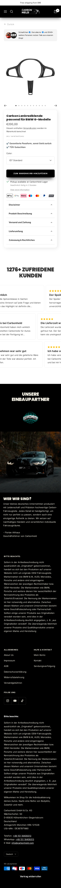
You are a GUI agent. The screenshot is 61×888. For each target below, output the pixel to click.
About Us (9, 655)
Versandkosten (30, 128)
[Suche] (11, 11)
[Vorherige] (5, 105)
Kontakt (37, 660)
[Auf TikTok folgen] (22, 700)
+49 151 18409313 (22, 835)
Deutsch (9, 854)
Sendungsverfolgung (44, 666)
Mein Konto (39, 655)
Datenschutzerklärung (15, 671)
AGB (6, 666)
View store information (19, 190)
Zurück (10, 24)
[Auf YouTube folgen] (15, 700)
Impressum (9, 660)
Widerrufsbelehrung (14, 677)
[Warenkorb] (55, 11)
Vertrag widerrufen (30, 876)
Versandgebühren (13, 682)
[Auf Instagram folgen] (7, 700)
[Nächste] (55, 105)
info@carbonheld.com (23, 843)
